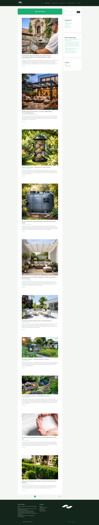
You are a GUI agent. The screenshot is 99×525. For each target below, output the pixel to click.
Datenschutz (69, 521)
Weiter (59, 496)
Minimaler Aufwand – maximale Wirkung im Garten (35, 359)
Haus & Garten (24, 58)
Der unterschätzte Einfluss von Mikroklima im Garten (36, 396)
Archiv (66, 64)
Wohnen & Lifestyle (29, 114)
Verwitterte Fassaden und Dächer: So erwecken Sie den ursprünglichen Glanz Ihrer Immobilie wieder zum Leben (36, 56)
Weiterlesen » (24, 65)
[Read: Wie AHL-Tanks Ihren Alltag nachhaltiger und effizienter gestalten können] (40, 201)
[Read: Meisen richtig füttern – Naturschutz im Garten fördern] (40, 147)
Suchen (66, 10)
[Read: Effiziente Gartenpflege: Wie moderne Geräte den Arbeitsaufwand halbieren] (40, 467)
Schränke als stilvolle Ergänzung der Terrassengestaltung (36, 321)
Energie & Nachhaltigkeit (68, 23)
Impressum (73, 521)
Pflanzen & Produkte (68, 26)
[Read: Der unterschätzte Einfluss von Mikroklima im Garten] (40, 384)
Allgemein (41, 506)
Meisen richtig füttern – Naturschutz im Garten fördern (36, 167)
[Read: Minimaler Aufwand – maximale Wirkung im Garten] (40, 347)
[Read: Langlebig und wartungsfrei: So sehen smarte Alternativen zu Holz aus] (40, 424)
